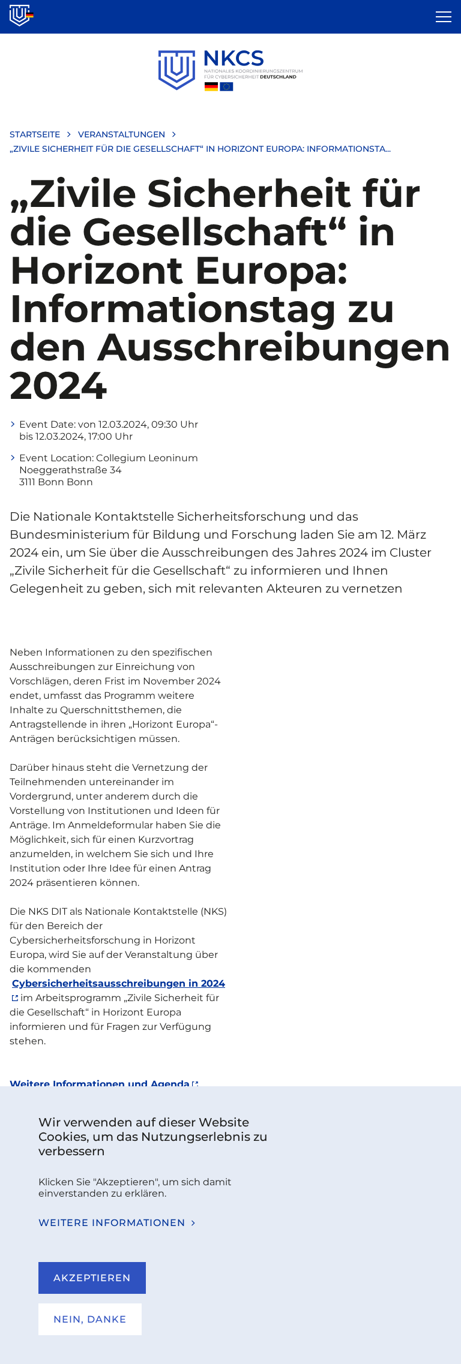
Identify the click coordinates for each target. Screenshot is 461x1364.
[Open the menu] (443, 17)
